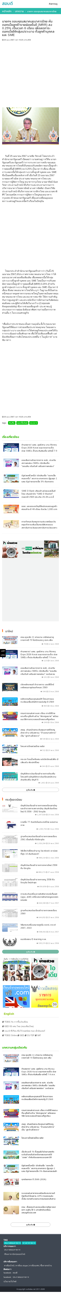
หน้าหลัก (6, 11)
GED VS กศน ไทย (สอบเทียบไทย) (19, 1026)
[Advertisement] (30, 72)
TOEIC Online (10, 1035)
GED (21, 1035)
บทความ (19, 11)
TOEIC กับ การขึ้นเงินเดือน (16, 1021)
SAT (39, 1035)
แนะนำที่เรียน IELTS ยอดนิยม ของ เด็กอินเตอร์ (24, 1030)
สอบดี (7, 3)
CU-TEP (30, 1035)
